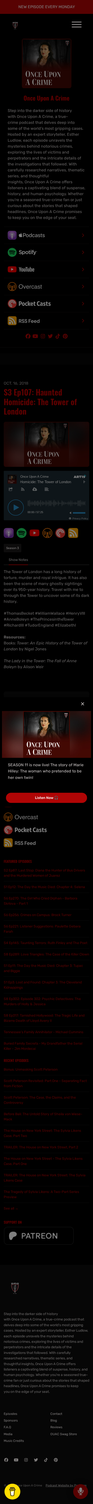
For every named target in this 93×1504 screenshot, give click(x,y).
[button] (82, 704)
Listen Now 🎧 (46, 798)
